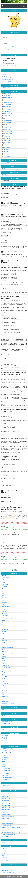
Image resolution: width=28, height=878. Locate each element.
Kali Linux (4, 644)
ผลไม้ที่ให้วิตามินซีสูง (6, 87)
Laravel (3, 645)
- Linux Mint (4, 802)
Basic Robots (5, 584)
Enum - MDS (5, 615)
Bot (2, 588)
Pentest (3, 660)
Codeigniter (4, 602)
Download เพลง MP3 (6, 825)
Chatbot (4, 597)
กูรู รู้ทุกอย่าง (6, 135)
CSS (3, 604)
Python (3, 671)
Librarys (4, 715)
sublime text (5, 729)
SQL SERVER (5, 678)
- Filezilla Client (5, 796)
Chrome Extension (6, 599)
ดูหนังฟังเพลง (5, 696)
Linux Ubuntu (5, 651)
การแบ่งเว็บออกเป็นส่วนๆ (7, 787)
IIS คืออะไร (4, 737)
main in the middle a (6, 763)
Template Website (7, 120)
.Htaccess (4, 575)
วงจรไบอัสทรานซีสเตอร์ (7, 79)
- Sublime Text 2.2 (6, 809)
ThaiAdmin (4, 740)
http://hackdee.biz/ (6, 868)
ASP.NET (4, 582)
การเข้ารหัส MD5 (6, 775)
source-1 (4, 842)
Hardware (4, 631)
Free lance (5, 108)
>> (16, 570)
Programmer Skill (6, 667)
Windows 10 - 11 (6, 690)
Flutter (3, 620)
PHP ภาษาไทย (6, 115)
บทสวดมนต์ (4, 699)
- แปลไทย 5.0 (5, 812)
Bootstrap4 (4, 586)
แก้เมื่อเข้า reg (6, 154)
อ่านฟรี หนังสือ (6, 147)
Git (2, 624)
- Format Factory (6, 798)
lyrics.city (4, 174)
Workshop (4, 694)
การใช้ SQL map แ (7, 133)
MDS (3, 654)
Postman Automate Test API (8, 834)
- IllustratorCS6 (5, 818)
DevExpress (4, 608)
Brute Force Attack (6, 750)
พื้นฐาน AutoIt (6, 144)
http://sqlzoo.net (6, 867)
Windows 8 (4, 859)
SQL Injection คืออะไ (6, 768)
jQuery (3, 642)
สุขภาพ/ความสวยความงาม (8, 703)
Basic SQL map (7, 95)
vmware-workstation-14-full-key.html (11, 829)
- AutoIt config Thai (6, 793)
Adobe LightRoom (6, 821)
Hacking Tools (5, 629)
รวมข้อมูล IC (4, 76)
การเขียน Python (7, 129)
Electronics (4, 613)
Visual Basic (4, 685)
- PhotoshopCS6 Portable (8, 807)
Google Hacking (5, 626)
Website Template (6, 689)
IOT (2, 635)
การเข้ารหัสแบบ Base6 (7, 777)
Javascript (4, 640)
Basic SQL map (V (7, 97)
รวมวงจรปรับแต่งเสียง (7, 78)
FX (2, 622)
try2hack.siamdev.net (7, 870)
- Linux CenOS (5, 800)
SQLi (3, 680)
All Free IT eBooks (6, 162)
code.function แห (7, 100)
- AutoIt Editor (5, 794)
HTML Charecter (7, 111)
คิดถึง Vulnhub (6, 138)
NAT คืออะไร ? (5, 739)
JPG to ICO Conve (7, 113)
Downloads (4, 609)
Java (3, 636)
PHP (3, 663)
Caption (3, 595)
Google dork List (7, 109)
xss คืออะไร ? (6, 124)
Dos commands (7, 104)
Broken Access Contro (7, 748)
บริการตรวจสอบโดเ (7, 142)
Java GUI (4, 638)
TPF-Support (5, 683)
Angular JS (4, 581)
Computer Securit (7, 102)
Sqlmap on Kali (6, 118)
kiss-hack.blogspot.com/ (8, 872)
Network (4, 656)
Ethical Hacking (7, 106)
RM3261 (4, 168)
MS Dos (3, 853)
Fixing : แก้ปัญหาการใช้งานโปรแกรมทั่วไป (11, 618)
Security (4, 672)
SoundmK (5, 6)
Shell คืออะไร (5, 764)
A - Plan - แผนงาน (6, 577)
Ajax (3, 579)
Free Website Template (7, 823)
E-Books (4, 611)
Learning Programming (7, 647)
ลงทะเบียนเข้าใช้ (5, 50)
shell (3, 674)
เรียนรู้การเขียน (6, 153)
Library (3, 649)
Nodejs (3, 658)
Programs (4, 669)
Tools (3, 681)
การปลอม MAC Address (7, 773)
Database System (6, 606)
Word (3, 692)
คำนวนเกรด (4, 74)
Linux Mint (4, 850)
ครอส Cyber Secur (7, 136)
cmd (3, 600)
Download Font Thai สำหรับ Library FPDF (11, 832)
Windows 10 (5, 855)
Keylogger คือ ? (5, 761)
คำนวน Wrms (5, 72)
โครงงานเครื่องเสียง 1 (7, 81)
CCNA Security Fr (7, 99)
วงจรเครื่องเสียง (5, 701)
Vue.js (3, 687)
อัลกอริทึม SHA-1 (5, 779)
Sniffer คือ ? (4, 766)
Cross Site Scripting (6, 754)
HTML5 (3, 633)
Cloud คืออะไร (5, 735)
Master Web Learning (7, 653)
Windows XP (5, 860)
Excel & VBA (4, 617)
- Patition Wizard (6, 805)
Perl (2, 662)
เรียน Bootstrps (6, 149)
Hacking (4, 627)
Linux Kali (4, 848)
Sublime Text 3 (5, 820)
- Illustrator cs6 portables (8, 816)
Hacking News (5, 757)
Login (14, 46)
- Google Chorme (6, 814)
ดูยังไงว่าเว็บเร (6, 140)
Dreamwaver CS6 (6, 836)
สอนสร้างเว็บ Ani (7, 145)
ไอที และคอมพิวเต (7, 156)
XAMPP (3, 830)
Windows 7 (4, 857)
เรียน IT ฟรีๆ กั (6, 151)
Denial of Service (6, 755)
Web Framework (7, 122)
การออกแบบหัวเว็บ (6, 785)
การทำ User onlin (7, 127)
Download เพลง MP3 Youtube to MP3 (11, 827)
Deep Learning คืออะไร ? (7, 721)
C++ (3, 593)
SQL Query (4, 676)
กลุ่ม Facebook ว (7, 126)
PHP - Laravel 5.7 (6, 709)
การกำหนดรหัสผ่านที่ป (7, 772)
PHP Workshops (5, 665)
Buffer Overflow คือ (6, 752)
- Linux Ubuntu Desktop (7, 803)
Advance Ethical (7, 93)
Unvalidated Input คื (6, 770)
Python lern (6, 117)
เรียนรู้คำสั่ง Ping (5, 742)
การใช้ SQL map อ (7, 131)
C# (2, 591)
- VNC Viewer (5, 811)
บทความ (3, 698)
